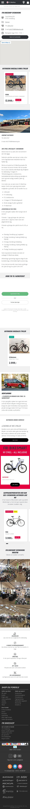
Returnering (18, 703)
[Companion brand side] (8, 786)
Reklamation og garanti (21, 701)
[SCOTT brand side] (22, 780)
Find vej (7, 22)
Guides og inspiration (7, 719)
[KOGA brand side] (8, 783)
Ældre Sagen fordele (7, 717)
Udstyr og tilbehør (6, 699)
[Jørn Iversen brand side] (22, 797)
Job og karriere (5, 735)
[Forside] (11, 2)
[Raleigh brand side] (8, 797)
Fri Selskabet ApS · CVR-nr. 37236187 (15, 770)
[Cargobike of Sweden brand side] (8, 791)
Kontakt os (18, 705)
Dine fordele (5, 707)
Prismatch (4, 713)
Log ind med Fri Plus (15, 294)
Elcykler (3, 695)
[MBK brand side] (22, 777)
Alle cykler (4, 693)
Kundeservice (18, 693)
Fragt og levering (19, 699)
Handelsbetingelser (20, 695)
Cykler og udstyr (6, 691)
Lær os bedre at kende (8, 727)
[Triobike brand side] (22, 791)
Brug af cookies (6, 738)
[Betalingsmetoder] (15, 744)
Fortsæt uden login (15, 302)
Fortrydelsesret (19, 697)
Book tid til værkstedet (15, 37)
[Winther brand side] (8, 780)
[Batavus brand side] (8, 777)
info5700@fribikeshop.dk (16, 29)
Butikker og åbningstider (8, 731)
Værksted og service (7, 733)
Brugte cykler (5, 697)
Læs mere (15, 440)
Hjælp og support (20, 691)
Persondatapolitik (6, 736)
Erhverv (3, 711)
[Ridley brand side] (22, 786)
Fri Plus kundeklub (6, 709)
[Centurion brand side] (22, 783)
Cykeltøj (4, 701)
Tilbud (3, 705)
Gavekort (4, 703)
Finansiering (5, 715)
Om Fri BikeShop (6, 729)
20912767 (10, 26)
